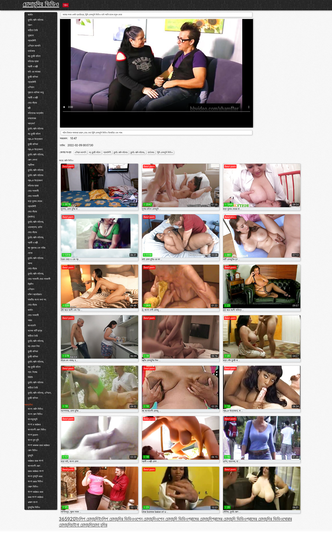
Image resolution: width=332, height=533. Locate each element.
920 (71, 519)
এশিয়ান (31, 87)
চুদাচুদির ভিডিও (34, 507)
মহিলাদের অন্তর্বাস (35, 113)
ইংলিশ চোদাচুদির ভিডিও (116, 519)
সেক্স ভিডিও (32, 450)
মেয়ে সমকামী (33, 190)
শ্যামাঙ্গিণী (32, 40)
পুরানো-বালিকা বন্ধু (36, 92)
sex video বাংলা (36, 471)
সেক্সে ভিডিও (33, 486)
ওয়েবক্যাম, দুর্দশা (35, 227)
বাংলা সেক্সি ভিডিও (35, 408)
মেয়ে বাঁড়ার (32, 102)
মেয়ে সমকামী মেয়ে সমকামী (39, 278)
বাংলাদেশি (32, 325)
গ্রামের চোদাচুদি (200, 519)
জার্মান (30, 14)
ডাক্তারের (32, 118)
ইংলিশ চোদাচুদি (87, 519)
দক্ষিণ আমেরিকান (35, 294)
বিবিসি (30, 377)
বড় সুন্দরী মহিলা (34, 56)
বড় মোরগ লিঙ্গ (33, 346)
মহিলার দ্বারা (33, 61)
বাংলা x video (34, 424)
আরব (30, 320)
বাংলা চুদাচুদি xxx (35, 476)
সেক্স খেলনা (32, 159)
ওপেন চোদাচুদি (145, 519)
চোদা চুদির (99, 525)
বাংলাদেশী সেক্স (34, 465)
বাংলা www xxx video (39, 445)
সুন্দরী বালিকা (33, 76)
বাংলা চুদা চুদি (33, 439)
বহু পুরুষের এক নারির (36, 247)
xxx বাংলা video (35, 496)
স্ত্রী (29, 107)
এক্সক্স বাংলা (33, 502)
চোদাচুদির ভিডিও (41, 4)
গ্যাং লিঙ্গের (32, 372)
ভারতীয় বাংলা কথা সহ (37, 299)
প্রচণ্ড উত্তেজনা (35, 139)
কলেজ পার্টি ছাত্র (35, 330)
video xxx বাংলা (35, 460)
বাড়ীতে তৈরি (33, 30)
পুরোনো (31, 35)
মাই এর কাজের (34, 71)
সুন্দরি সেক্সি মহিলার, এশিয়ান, (39, 392)
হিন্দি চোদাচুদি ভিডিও (165, 152)
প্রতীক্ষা (31, 164)
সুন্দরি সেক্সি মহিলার (35, 19)
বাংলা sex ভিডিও (35, 481)
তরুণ (30, 25)
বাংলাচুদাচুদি (32, 419)
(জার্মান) (31, 216)
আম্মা (30, 263)
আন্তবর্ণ (31, 123)
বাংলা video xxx (35, 491)
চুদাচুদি (30, 455)
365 (63, 519)
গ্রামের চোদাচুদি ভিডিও (229, 519)
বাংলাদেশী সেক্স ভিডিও (37, 429)
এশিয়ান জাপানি (34, 45)
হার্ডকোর (31, 50)
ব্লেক (30, 253)
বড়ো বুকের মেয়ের (35, 201)
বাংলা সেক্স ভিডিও (35, 414)
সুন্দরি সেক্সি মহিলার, (36, 154)
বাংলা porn (33, 434)
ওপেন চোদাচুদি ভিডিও (172, 519)
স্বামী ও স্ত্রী (33, 66)
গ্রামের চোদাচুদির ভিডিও (264, 519)
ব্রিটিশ (30, 284)
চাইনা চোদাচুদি (81, 525)
